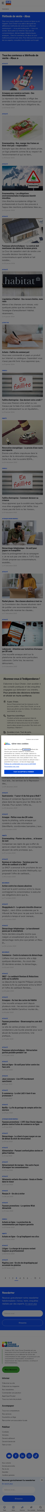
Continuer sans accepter (32, 739)
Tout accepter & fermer (23, 772)
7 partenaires (26, 749)
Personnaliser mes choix (11, 766)
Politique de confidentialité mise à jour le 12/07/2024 (20, 764)
